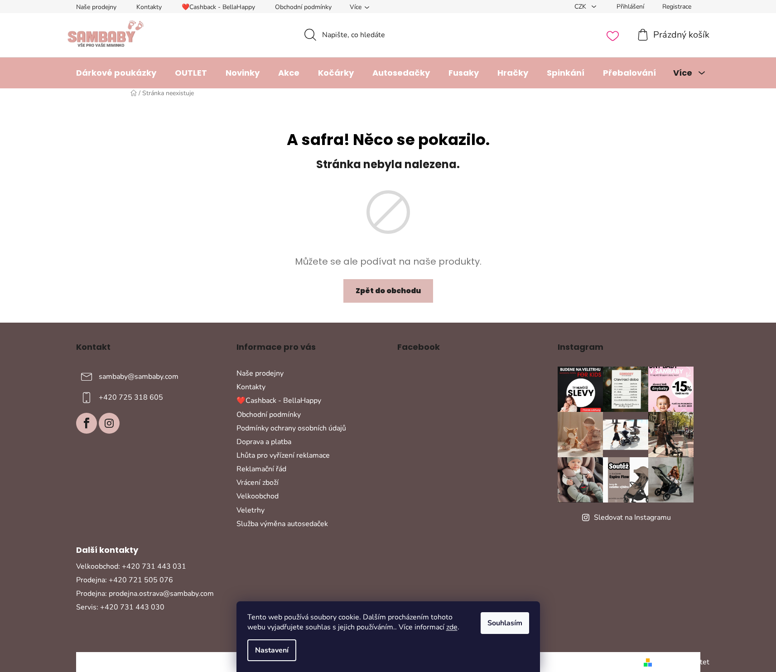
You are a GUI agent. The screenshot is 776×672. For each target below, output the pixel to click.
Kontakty (149, 7)
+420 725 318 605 (131, 397)
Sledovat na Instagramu (632, 517)
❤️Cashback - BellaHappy (218, 7)
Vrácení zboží (257, 483)
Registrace (676, 6)
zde (452, 627)
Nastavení (272, 650)
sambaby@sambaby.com (138, 377)
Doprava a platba (263, 442)
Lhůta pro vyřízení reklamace (283, 455)
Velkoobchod (257, 496)
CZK (581, 6)
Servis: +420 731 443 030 (120, 607)
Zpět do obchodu (388, 290)
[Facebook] (86, 423)
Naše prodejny (96, 7)
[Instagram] (109, 423)
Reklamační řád (261, 469)
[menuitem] (116, 73)
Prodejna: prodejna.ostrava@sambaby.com (145, 594)
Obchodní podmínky (303, 7)
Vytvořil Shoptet (682, 662)
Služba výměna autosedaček (282, 524)
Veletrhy (250, 510)
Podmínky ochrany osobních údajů (291, 428)
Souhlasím (504, 623)
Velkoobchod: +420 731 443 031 (131, 566)
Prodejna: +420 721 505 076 (124, 580)
